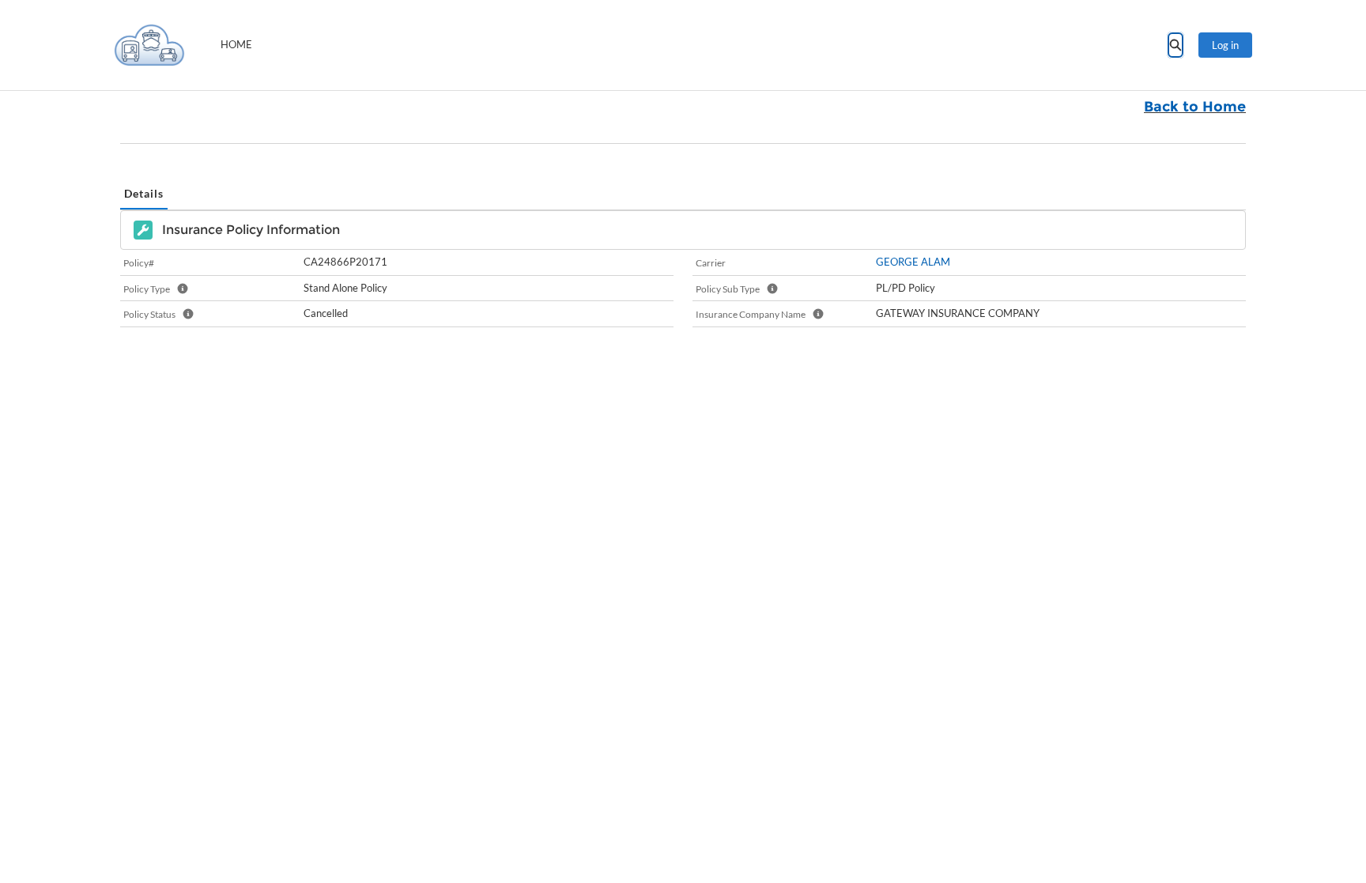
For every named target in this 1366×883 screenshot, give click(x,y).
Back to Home (1195, 106)
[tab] (144, 194)
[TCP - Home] (149, 45)
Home (236, 44)
